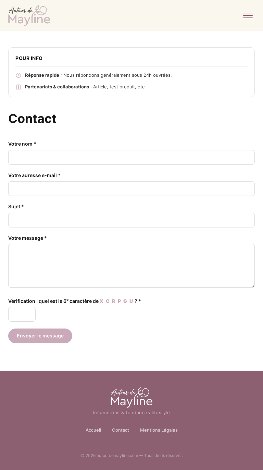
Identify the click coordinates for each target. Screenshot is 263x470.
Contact (120, 430)
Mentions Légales (159, 430)
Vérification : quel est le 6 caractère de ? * (74, 300)
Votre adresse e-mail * (34, 175)
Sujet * (16, 206)
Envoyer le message (40, 335)
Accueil (93, 430)
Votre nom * (22, 144)
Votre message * (27, 238)
